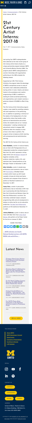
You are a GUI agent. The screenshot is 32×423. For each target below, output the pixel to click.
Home (5, 12)
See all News (16, 318)
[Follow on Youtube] (15, 369)
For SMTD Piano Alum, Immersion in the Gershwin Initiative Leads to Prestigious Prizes (15, 303)
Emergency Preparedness (14, 339)
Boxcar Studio (22, 418)
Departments (10, 337)
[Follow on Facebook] (21, 369)
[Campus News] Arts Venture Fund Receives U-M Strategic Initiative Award (15, 260)
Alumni (13, 307)
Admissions (11, 392)
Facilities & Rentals (12, 342)
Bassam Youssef (20, 154)
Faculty (14, 287)
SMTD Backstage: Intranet (14, 335)
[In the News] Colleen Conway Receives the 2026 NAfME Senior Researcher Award (15, 282)
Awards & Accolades (21, 307)
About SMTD (10, 333)
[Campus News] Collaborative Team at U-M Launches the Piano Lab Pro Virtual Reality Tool (15, 271)
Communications (10, 265)
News (22, 47)
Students (5, 49)
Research (8, 276)
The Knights (9, 172)
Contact (10, 387)
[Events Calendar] (25, 2)
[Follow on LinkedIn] (8, 376)
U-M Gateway (11, 344)
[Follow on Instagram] (8, 369)
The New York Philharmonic (18, 204)
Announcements (12, 12)
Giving (9, 398)
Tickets (19, 398)
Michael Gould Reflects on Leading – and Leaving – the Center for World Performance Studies (15, 293)
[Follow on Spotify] (15, 376)
